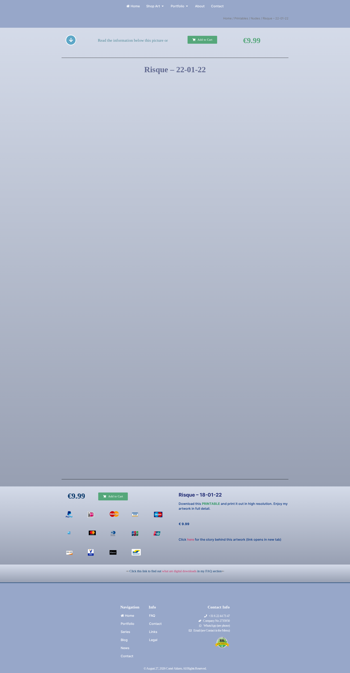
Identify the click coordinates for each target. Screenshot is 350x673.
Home (227, 18)
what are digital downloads (179, 571)
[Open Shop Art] (162, 6)
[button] (202, 40)
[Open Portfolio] (187, 6)
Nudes (255, 18)
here (190, 539)
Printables (241, 18)
